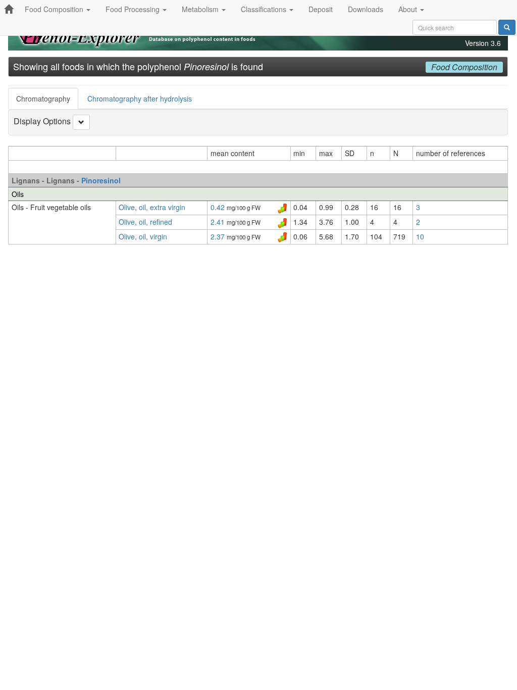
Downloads (365, 9)
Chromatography (43, 98)
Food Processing (134, 9)
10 (420, 236)
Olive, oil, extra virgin (152, 207)
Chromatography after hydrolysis (139, 98)
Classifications (264, 9)
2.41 (219, 222)
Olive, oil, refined (145, 222)
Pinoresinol (101, 180)
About (408, 9)
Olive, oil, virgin (143, 236)
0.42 (219, 207)
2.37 (219, 236)
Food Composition (55, 9)
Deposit (320, 9)
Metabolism (201, 9)
